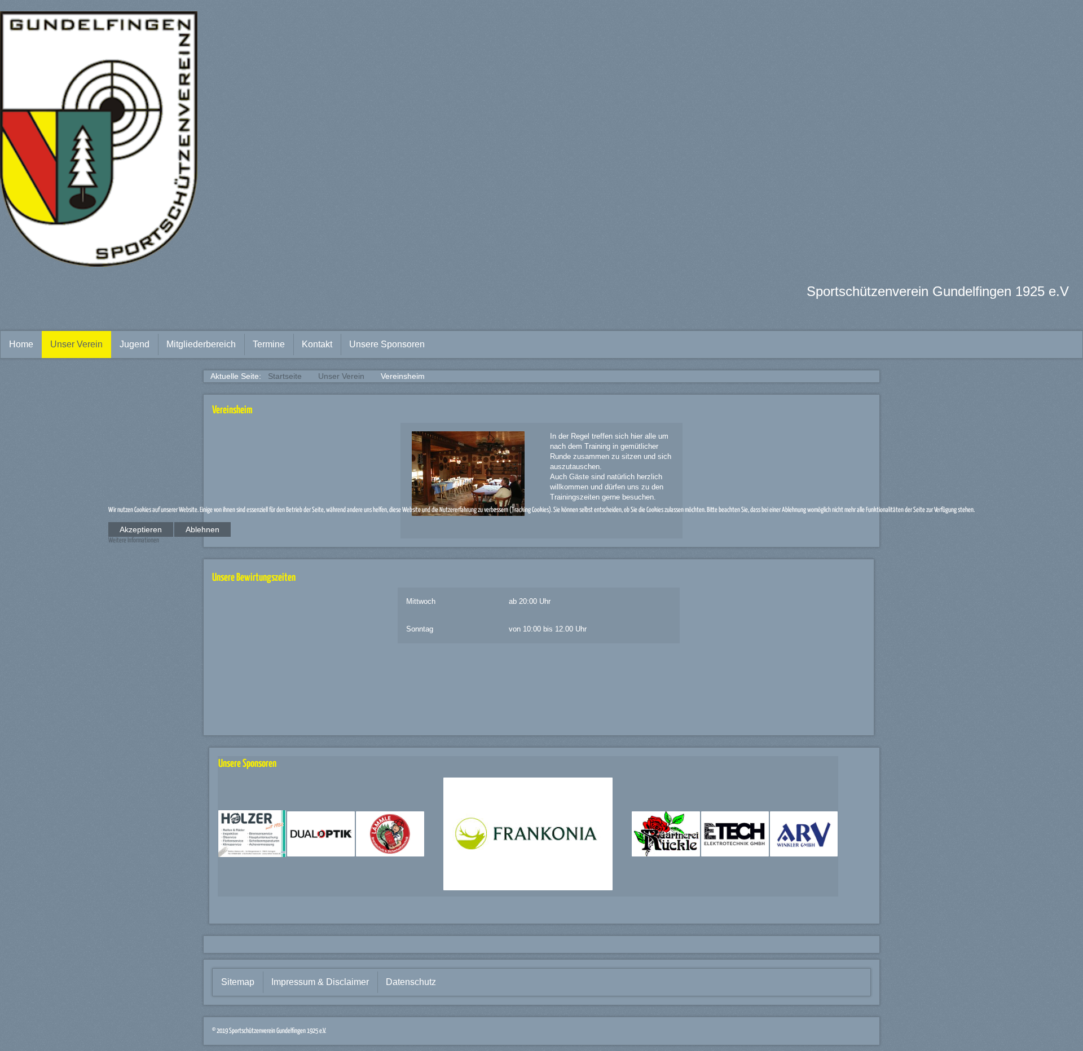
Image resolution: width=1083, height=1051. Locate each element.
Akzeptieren (141, 529)
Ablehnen (202, 529)
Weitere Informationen (133, 540)
